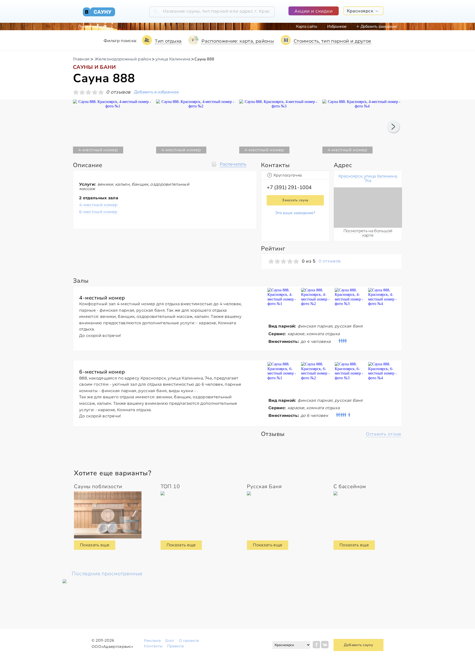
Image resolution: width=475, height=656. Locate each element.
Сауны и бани (94, 67)
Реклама (152, 640)
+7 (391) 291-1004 (289, 187)
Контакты (153, 646)
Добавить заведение (378, 26)
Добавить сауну (358, 644)
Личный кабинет (92, 26)
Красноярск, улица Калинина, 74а (367, 178)
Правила (175, 646)
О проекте (189, 640)
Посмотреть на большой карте (367, 233)
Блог (169, 640)
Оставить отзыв (383, 434)
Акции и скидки (313, 11)
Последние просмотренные (107, 573)
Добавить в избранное (156, 92)
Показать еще (94, 545)
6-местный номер (98, 211)
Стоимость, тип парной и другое (332, 41)
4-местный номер (98, 204)
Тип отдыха (168, 41)
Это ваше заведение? (295, 213)
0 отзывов (330, 261)
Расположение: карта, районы (237, 41)
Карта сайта (306, 26)
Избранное (337, 26)
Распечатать (233, 164)
